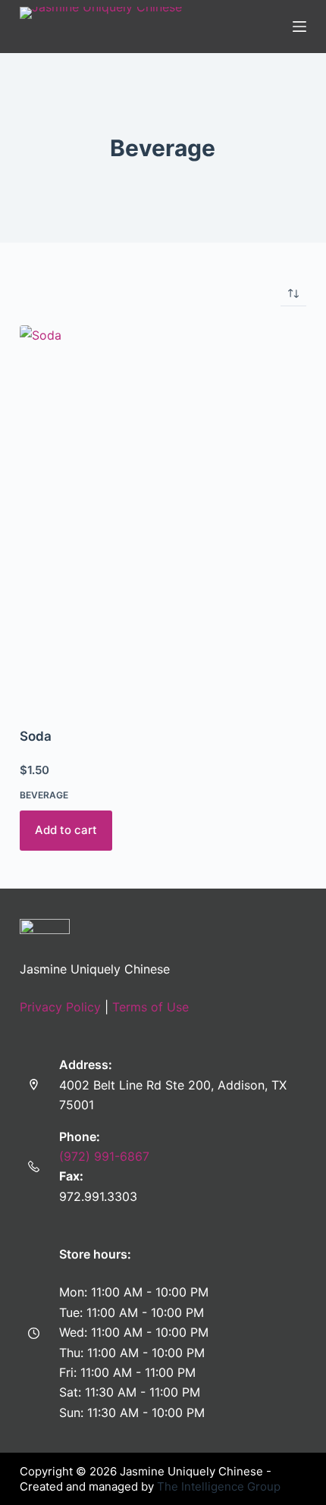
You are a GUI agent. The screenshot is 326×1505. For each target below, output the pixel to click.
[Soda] (163, 516)
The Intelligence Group (219, 1486)
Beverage (44, 795)
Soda (36, 736)
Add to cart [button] (66, 830)
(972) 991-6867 (104, 1156)
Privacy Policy (60, 1006)
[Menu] (299, 26)
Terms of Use (150, 1006)
